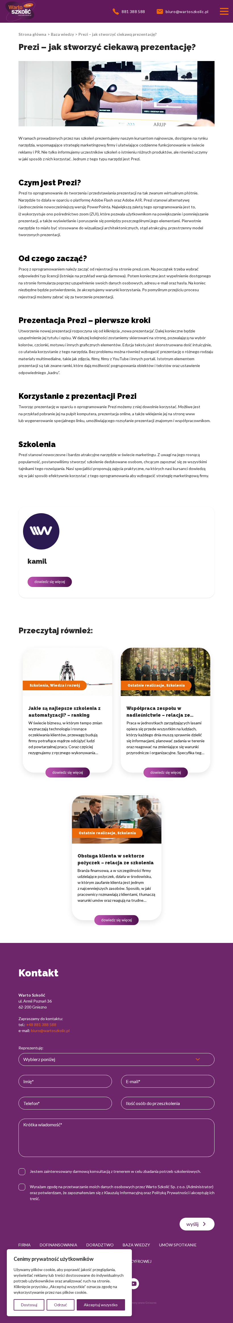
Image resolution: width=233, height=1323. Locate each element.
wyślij (192, 1224)
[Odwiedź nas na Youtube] (133, 1283)
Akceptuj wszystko (101, 1304)
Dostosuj (29, 1304)
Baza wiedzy (62, 34)
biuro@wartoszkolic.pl (50, 1030)
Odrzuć (60, 1304)
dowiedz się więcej (49, 581)
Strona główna (32, 34)
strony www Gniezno (142, 1302)
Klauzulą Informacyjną (123, 1192)
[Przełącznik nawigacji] (224, 11)
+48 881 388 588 (41, 1024)
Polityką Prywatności (170, 1192)
